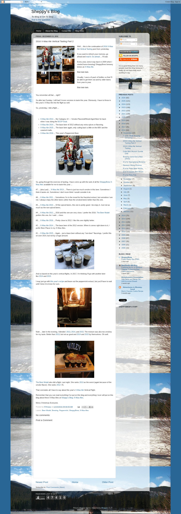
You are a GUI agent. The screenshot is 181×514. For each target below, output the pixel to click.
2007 (124, 241)
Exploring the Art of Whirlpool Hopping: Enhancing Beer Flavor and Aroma (131, 269)
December (127, 133)
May (125, 198)
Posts (124, 40)
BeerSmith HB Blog (129, 265)
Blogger (104, 508)
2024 (124, 104)
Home (38, 31)
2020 (124, 117)
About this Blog (51, 31)
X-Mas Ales (84, 410)
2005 (124, 248)
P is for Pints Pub (129, 175)
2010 (124, 232)
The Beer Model (103, 213)
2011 (124, 228)
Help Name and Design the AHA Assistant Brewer (130, 280)
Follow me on (127, 59)
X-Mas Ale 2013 (46, 119)
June (125, 195)
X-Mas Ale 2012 (46, 213)
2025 (124, 101)
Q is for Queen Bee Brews (133, 172)
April (125, 202)
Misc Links (79, 31)
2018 (124, 124)
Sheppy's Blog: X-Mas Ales (72, 398)
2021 (124, 114)
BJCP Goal (62, 122)
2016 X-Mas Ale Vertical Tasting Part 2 (132, 142)
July (125, 192)
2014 (41, 276)
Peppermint (63, 410)
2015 (49, 276)
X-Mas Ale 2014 (46, 125)
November (127, 179)
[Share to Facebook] (90, 407)
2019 (124, 120)
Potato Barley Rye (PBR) (130, 259)
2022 (124, 111)
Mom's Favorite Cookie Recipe (132, 291)
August (126, 189)
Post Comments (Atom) (55, 487)
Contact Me (66, 31)
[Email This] (83, 407)
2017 (124, 127)
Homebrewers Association (132, 277)
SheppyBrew (74, 410)
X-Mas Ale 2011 (46, 197)
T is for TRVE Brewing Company (131, 137)
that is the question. (41, 20)
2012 (59, 385)
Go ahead (96, 57)
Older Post (107, 482)
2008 (124, 238)
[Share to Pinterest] (92, 407)
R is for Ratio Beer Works (133, 168)
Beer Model (46, 410)
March (126, 205)
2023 (124, 107)
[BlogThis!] (85, 407)
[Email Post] (78, 407)
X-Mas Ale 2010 (46, 205)
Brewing (55, 410)
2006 (124, 245)
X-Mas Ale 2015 (46, 128)
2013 (68, 332)
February (127, 208)
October (126, 182)
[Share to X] (87, 407)
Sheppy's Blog (45, 11)
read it (88, 57)
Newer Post (42, 482)
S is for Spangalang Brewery (134, 162)
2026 (124, 98)
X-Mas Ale (89, 67)
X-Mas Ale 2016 (46, 133)
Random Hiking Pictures (132, 165)
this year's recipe (57, 281)
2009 (124, 235)
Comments (126, 44)
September (128, 185)
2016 (124, 130)
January (126, 211)
